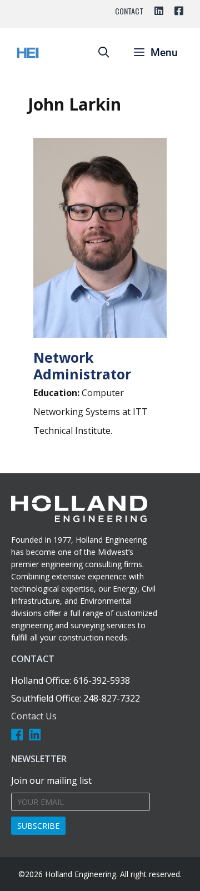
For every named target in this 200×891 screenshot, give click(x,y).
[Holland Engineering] (28, 52)
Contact (129, 11)
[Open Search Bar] (103, 52)
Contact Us (34, 716)
